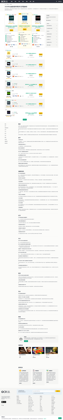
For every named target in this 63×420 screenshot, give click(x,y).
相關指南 (6, 141)
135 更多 (16, 44)
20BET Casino (30, 406)
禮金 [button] (15, 1)
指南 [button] (23, 1)
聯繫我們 (18, 399)
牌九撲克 (41, 409)
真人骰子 (41, 397)
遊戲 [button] (27, 1)
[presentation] (57, 356)
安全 (5, 135)
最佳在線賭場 (53, 397)
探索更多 (6, 143)
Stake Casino (30, 409)
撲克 (40, 403)
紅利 (5, 129)
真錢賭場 (52, 400)
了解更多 (26, 341)
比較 (23, 45)
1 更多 (22, 56)
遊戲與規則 (6, 127)
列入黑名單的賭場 (19, 403)
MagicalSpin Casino (31, 410)
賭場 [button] (12, 1)
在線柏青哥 (41, 410)
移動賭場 (52, 409)
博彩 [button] (19, 1)
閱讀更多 (45, 418)
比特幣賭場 (52, 403)
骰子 (40, 402)
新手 (5, 125)
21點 (40, 400)
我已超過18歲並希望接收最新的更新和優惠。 (39, 393)
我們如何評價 (18, 400)
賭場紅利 (52, 406)
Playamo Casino (30, 400)
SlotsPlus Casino (30, 403)
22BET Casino (30, 399)
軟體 (5, 137)
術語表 (6, 139)
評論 (25, 45)
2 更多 (22, 66)
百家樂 (41, 399)
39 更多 (42, 44)
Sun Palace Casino (30, 402)
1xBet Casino (30, 397)
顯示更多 (24, 119)
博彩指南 (52, 412)
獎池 (30, 1)
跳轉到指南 (49, 20)
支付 (5, 131)
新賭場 (52, 410)
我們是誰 (18, 397)
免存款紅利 (52, 399)
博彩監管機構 (18, 402)
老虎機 (41, 406)
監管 (5, 133)
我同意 (60, 418)
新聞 (33, 1)
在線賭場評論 (53, 402)
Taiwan (60, 1)
